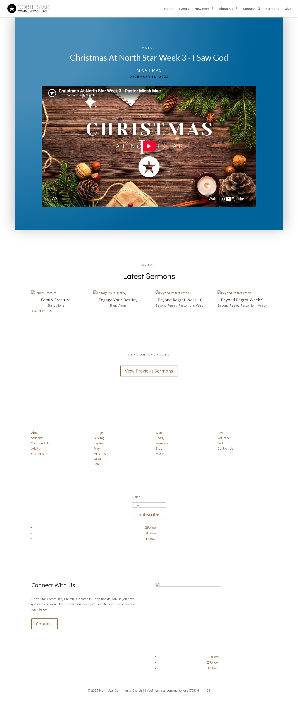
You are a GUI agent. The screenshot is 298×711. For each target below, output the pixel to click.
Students (37, 438)
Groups (98, 433)
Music (160, 454)
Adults (35, 448)
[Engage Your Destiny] (117, 293)
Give (288, 9)
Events (184, 9)
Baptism (99, 443)
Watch (160, 433)
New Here (202, 9)
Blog (159, 448)
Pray (96, 448)
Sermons (272, 9)
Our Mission (39, 454)
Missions (99, 454)
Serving (98, 438)
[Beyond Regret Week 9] (242, 293)
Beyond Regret (166, 305)
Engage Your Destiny (118, 299)
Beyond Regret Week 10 (180, 299)
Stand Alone (55, 305)
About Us (226, 9)
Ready (160, 438)
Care (96, 464)
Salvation (99, 459)
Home (168, 9)
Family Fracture (55, 299)
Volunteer (224, 438)
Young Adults (40, 443)
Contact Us (225, 448)
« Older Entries (41, 311)
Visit (220, 443)
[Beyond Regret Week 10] (180, 293)
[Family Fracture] (55, 293)
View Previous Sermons (149, 371)
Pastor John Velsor (191, 305)
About (35, 433)
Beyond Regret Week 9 (242, 299)
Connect (249, 9)
